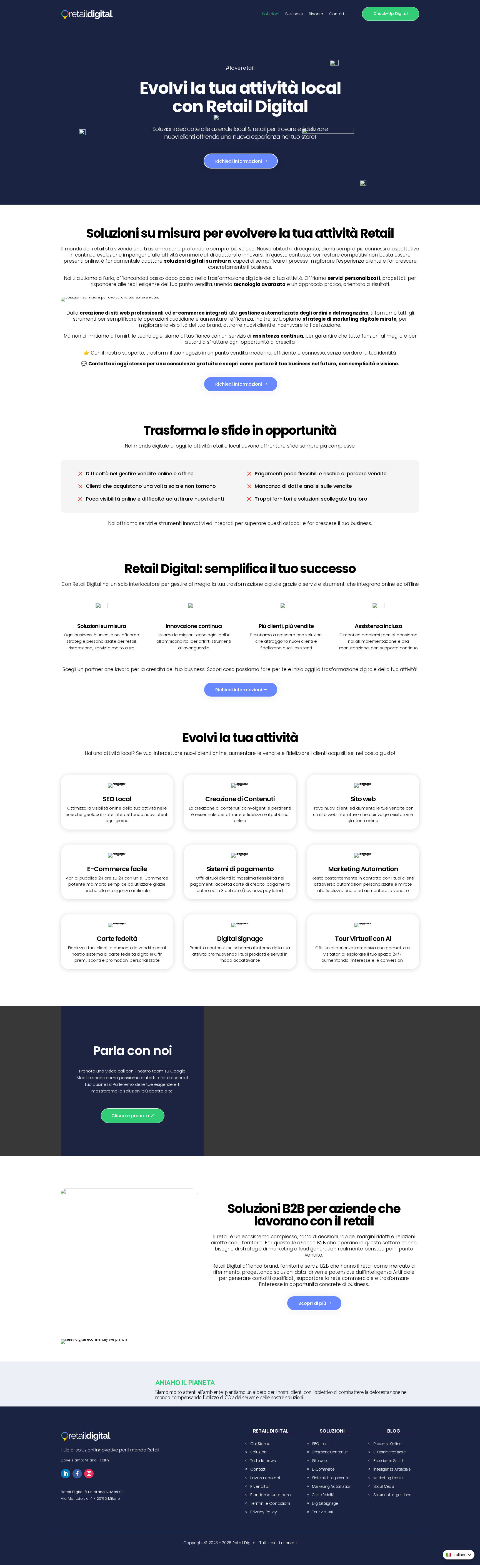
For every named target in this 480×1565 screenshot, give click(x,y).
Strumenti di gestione (392, 1494)
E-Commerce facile (389, 1452)
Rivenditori (260, 1486)
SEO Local (320, 1443)
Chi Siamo (260, 1443)
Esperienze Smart (388, 1460)
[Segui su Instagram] (89, 1473)
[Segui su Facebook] (77, 1473)
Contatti (337, 14)
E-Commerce (323, 1469)
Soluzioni (270, 14)
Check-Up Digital (390, 13)
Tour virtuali (322, 1511)
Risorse (316, 14)
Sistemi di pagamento (330, 1477)
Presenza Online (387, 1443)
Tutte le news (263, 1460)
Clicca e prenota (130, 1115)
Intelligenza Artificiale (392, 1469)
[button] (458, 1554)
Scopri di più (312, 1303)
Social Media (383, 1486)
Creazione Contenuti (330, 1452)
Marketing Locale (387, 1477)
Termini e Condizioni (270, 1503)
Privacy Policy (263, 1512)
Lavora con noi (265, 1478)
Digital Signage (325, 1503)
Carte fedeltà (323, 1494)
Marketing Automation (331, 1486)
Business (294, 14)
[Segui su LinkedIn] (65, 1473)
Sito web (319, 1460)
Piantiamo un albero (270, 1495)
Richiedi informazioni (238, 161)
